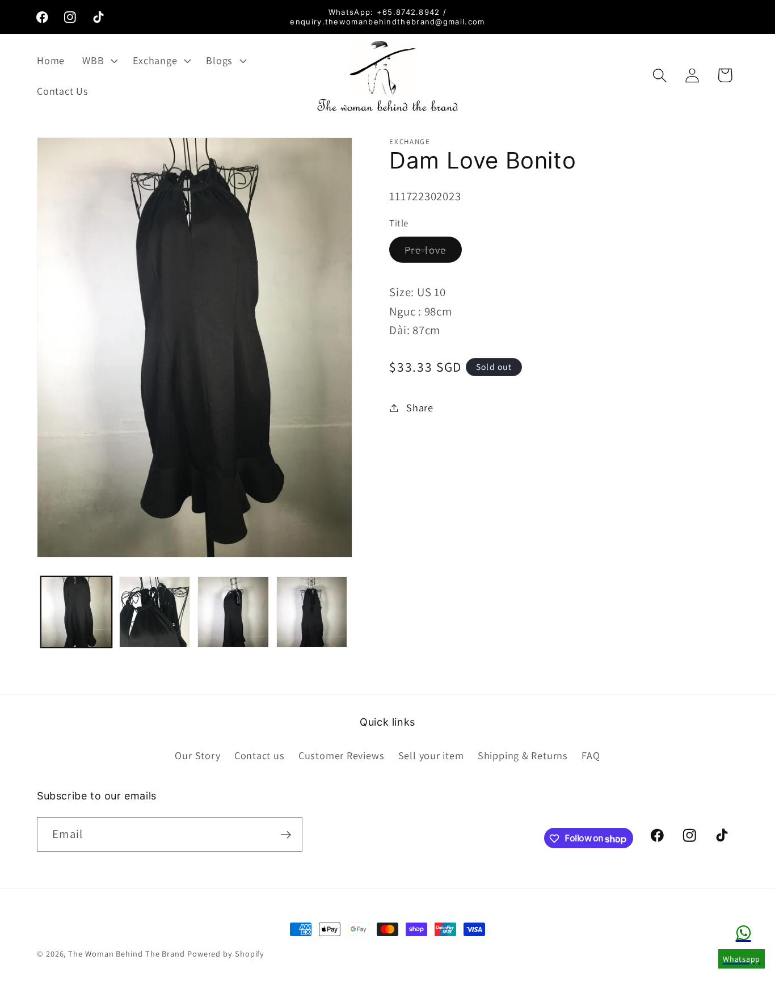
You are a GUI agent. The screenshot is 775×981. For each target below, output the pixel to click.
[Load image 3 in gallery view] (232, 611)
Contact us (259, 754)
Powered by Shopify (225, 953)
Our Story (197, 754)
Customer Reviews (341, 754)
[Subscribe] (285, 835)
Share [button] (419, 407)
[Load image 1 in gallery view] (76, 611)
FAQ (591, 754)
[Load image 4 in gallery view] (311, 611)
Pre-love (433, 252)
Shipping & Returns (523, 754)
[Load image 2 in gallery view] (154, 611)
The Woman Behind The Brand (126, 953)
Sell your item (431, 754)
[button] (99, 60)
